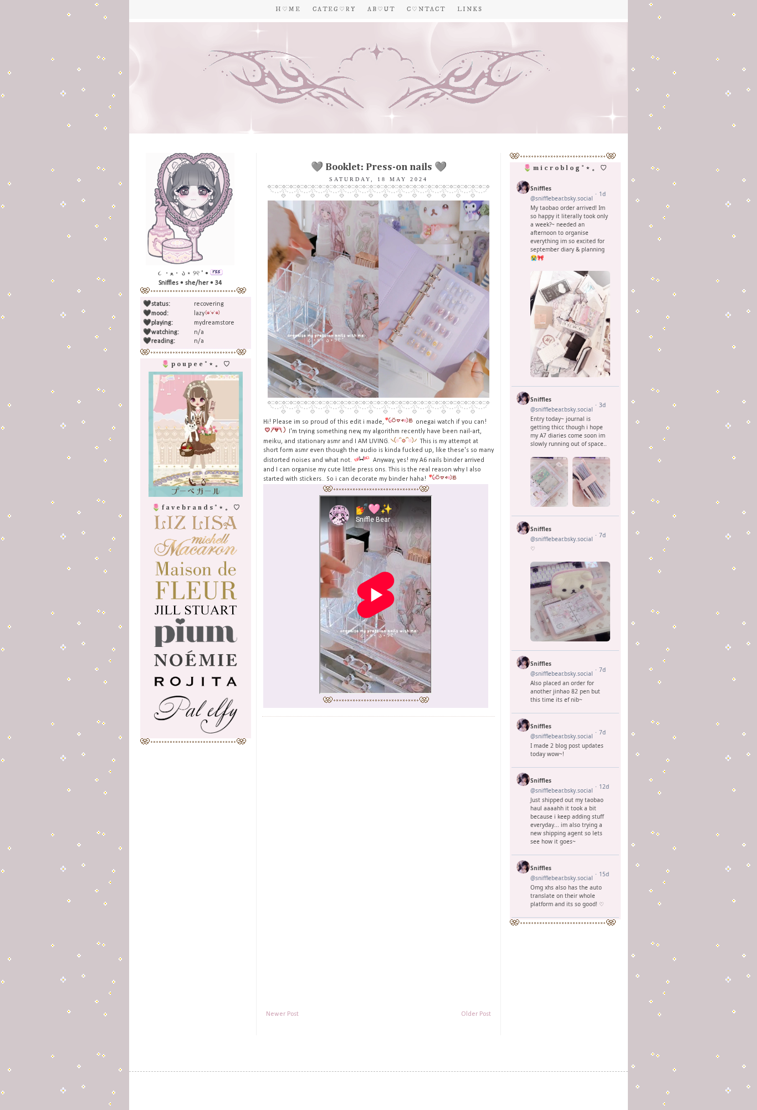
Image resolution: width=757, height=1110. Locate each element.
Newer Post (282, 1014)
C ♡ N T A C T (425, 9)
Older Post (476, 1014)
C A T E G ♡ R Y (334, 9)
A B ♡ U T (380, 9)
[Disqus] (378, 860)
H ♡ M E (287, 9)
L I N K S (469, 9)
